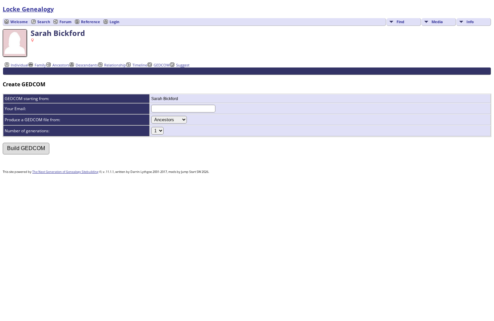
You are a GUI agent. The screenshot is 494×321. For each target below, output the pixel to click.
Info (470, 21)
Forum (65, 21)
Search (43, 21)
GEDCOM (162, 64)
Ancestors (60, 64)
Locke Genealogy (28, 9)
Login (114, 21)
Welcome (19, 21)
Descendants (87, 64)
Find (400, 21)
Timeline (139, 64)
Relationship (115, 64)
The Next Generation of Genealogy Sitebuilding (65, 172)
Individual (19, 64)
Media (437, 21)
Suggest (183, 64)
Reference (90, 21)
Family (40, 64)
